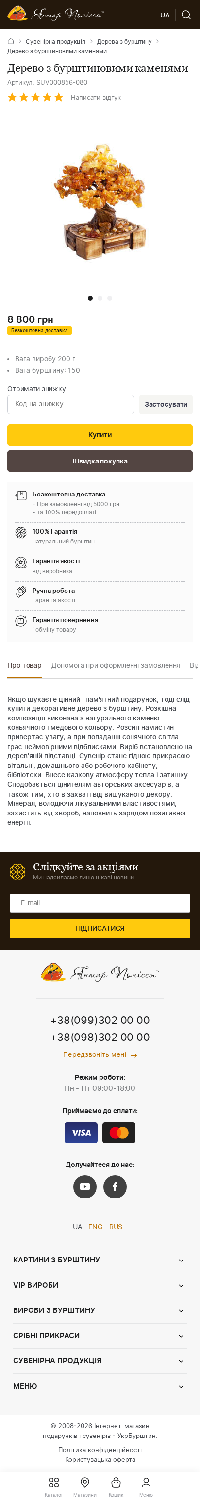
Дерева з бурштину (124, 42)
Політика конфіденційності (100, 1450)
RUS (116, 1227)
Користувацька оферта (100, 1460)
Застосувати (166, 404)
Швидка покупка (99, 461)
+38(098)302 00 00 (100, 1037)
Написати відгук (96, 98)
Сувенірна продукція (55, 42)
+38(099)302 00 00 (100, 1020)
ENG (95, 1227)
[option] (24, 668)
